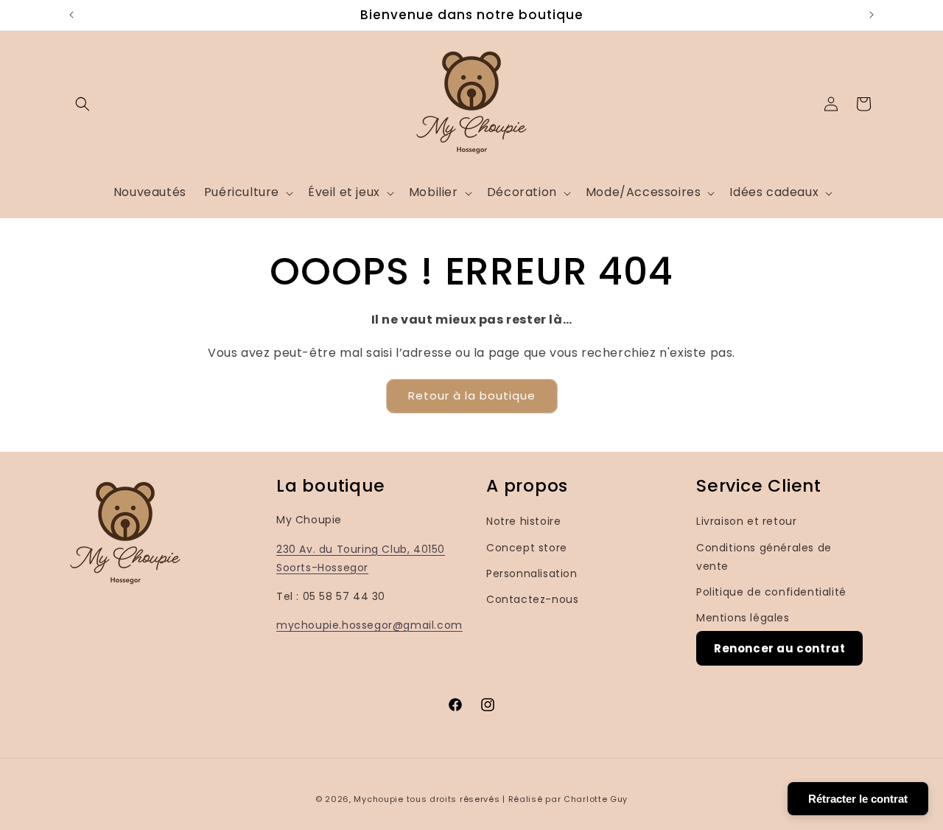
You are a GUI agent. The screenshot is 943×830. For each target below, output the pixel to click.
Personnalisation (532, 573)
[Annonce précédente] (71, 15)
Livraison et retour (746, 522)
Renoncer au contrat (779, 649)
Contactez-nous (532, 599)
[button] (82, 104)
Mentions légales (743, 617)
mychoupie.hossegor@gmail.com (369, 625)
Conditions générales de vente (764, 556)
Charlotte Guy (596, 799)
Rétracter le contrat (858, 798)
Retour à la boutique (472, 395)
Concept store (526, 547)
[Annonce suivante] (871, 15)
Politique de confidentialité (771, 592)
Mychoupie (378, 799)
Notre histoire (523, 522)
